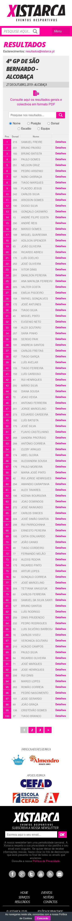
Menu (61, 32)
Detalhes (60, 142)
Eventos (46, 892)
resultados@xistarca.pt (40, 51)
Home (24, 892)
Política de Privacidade (46, 861)
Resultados (22, 902)
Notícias (48, 897)
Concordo (42, 918)
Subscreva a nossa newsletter (35, 828)
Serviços (24, 897)
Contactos (50, 902)
